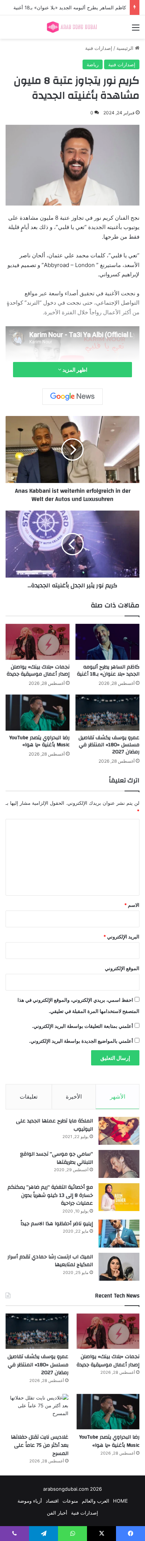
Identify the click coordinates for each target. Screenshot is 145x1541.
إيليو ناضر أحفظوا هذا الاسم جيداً (56, 1224)
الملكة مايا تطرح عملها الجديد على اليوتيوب (54, 1125)
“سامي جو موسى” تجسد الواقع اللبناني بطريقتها (56, 1158)
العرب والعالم (95, 1501)
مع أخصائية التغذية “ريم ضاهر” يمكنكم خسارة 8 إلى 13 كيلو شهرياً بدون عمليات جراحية (50, 1195)
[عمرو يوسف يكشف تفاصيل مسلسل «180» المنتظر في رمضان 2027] (107, 713)
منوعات (70, 1501)
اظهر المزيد (74, 369)
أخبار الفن (57, 1513)
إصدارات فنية (98, 48)
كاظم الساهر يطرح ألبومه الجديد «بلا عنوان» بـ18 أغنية (108, 670)
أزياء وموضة (29, 1501)
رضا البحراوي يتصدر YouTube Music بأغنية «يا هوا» (39, 741)
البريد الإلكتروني (121, 937)
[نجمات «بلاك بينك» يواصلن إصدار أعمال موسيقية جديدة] (38, 642)
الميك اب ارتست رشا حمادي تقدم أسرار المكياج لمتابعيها (50, 1261)
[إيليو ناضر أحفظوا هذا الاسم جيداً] (119, 1234)
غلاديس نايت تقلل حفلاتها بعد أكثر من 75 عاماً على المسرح (39, 1445)
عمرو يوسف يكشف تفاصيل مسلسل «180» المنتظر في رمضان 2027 (108, 745)
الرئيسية (125, 48)
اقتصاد (52, 1501)
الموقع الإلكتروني (122, 968)
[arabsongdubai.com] (72, 27)
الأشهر (117, 1096)
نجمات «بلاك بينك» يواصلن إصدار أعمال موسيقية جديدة (38, 670)
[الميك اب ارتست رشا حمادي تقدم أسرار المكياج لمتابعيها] (119, 1267)
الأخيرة (74, 1096)
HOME (120, 1501)
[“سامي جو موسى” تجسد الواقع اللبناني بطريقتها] (119, 1164)
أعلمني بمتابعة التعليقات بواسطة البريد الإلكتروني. (82, 1026)
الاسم (131, 905)
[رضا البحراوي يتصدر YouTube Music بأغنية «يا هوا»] (38, 713)
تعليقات (29, 1096)
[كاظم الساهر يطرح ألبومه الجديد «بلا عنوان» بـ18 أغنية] (107, 642)
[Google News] (72, 396)
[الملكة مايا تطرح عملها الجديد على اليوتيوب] (119, 1131)
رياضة (93, 64)
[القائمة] (135, 30)
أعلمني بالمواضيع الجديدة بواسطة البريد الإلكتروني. (81, 1041)
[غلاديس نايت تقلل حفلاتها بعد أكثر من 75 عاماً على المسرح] (37, 1411)
